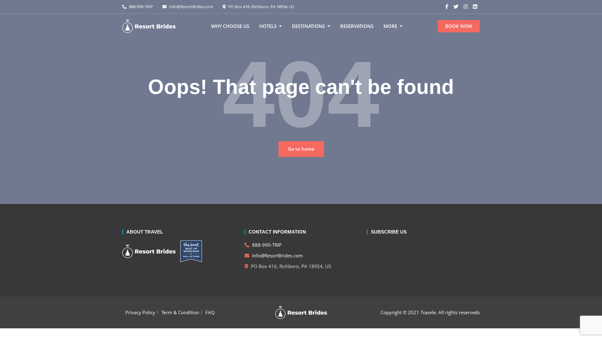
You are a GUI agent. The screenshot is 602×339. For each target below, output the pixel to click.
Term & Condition (180, 312)
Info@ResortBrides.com (190, 6)
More (390, 26)
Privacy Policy (140, 312)
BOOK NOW (458, 26)
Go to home (301, 149)
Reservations (356, 26)
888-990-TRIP (140, 6)
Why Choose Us (230, 26)
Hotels (268, 26)
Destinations (308, 26)
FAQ (210, 312)
